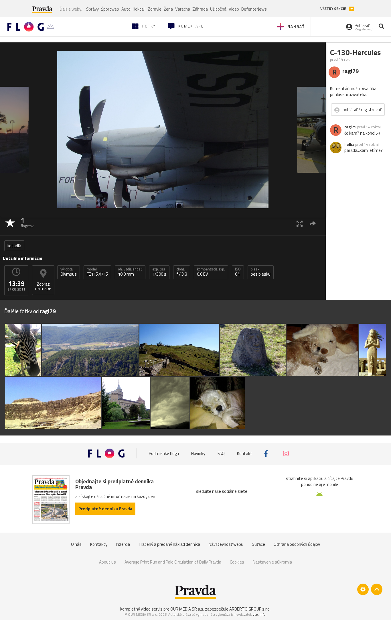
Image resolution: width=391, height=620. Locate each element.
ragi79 (350, 127)
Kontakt (244, 453)
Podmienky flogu (164, 453)
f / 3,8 (181, 271)
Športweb (110, 9)
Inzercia (123, 544)
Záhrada (200, 9)
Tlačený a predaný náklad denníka (169, 544)
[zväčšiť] (300, 223)
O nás (76, 544)
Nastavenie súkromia (272, 562)
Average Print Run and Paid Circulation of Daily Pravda (173, 562)
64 (238, 271)
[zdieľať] (313, 223)
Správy (92, 9)
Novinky (198, 453)
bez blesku (260, 271)
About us (107, 562)
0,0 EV (211, 271)
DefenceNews (254, 9)
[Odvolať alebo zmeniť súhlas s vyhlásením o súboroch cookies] (363, 589)
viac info (259, 614)
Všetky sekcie (333, 8)
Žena (168, 9)
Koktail (139, 9)
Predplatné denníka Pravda (105, 508)
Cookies (237, 562)
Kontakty (98, 544)
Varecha (182, 9)
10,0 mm (130, 271)
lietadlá (14, 245)
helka (349, 144)
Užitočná (218, 9)
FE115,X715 (97, 271)
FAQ (221, 453)
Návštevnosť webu (226, 544)
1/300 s (159, 271)
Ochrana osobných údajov (297, 544)
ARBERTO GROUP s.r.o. (249, 609)
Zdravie (154, 9)
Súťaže (258, 544)
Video (234, 9)
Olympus (68, 271)
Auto (126, 9)
